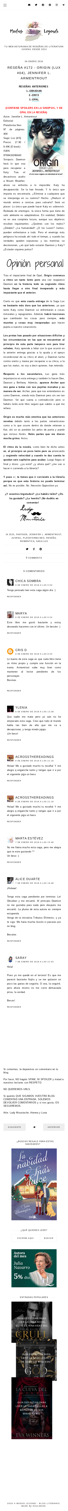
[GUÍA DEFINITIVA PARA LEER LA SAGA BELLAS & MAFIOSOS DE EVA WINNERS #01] (31, 1438)
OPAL (35, 99)
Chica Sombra (28, 581)
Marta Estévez (29, 838)
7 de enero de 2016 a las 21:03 (34, 962)
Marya (21, 613)
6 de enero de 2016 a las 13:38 (34, 712)
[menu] (5, 5)
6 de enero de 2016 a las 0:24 (34, 617)
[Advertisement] (34, 1468)
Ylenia (21, 707)
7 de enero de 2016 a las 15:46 (34, 842)
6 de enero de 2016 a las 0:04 (34, 585)
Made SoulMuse (33, 1506)
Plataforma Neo (34, 538)
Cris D (21, 650)
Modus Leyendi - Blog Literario (38, 1503)
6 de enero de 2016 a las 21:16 (34, 761)
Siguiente (14, 1127)
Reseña (51, 538)
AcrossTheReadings (34, 756)
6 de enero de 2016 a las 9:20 (34, 654)
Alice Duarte (27, 879)
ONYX (35, 95)
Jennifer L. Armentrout (45, 534)
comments (34, 558)
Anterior (54, 1127)
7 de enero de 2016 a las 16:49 (34, 883)
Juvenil (16, 538)
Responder (14, 597)
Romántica (27, 541)
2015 (12, 534)
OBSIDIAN (35, 91)
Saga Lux (42, 541)
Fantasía (22, 534)
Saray (21, 957)
